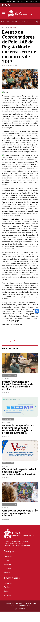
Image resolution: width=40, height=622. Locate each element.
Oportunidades (8, 419)
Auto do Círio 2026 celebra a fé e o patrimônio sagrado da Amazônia (20, 513)
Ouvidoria (7, 556)
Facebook (7, 587)
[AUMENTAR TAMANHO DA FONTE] (9, 5)
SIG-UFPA (7, 564)
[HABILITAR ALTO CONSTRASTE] (3, 4)
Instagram (8, 583)
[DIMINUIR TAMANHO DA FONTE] (6, 5)
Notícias (7, 572)
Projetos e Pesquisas (9, 375)
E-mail (6, 560)
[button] (3, 12)
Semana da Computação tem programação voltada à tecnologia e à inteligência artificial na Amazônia (18, 429)
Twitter (7, 591)
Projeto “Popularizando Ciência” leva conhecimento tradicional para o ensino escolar (17, 385)
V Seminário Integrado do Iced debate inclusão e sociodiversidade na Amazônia (19, 472)
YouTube (7, 595)
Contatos (7, 568)
